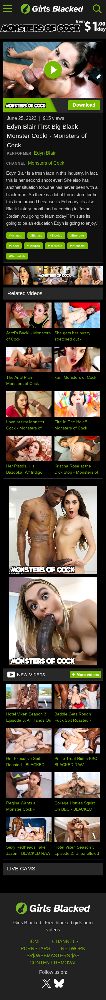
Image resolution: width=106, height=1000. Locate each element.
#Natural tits (17, 256)
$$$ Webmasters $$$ (53, 955)
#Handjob (33, 245)
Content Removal (53, 962)
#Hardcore (55, 245)
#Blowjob (56, 235)
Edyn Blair (45, 153)
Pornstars (35, 948)
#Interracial (77, 245)
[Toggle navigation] (8, 9)
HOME (34, 941)
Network (73, 948)
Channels (65, 941)
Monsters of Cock (46, 163)
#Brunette (77, 235)
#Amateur (15, 235)
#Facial (14, 245)
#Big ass (36, 235)
